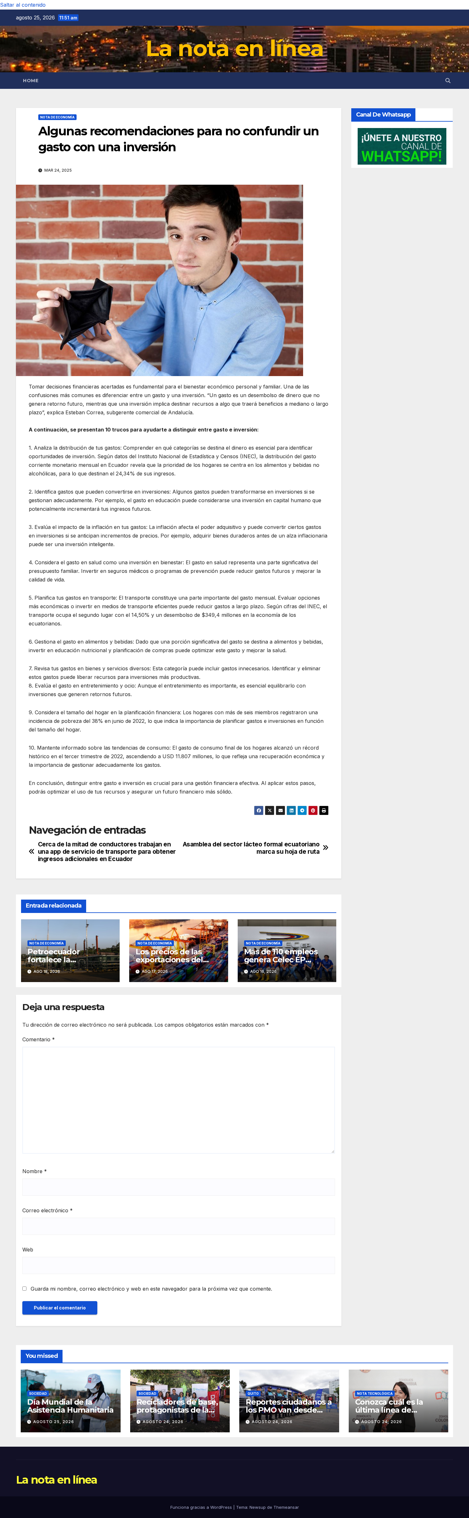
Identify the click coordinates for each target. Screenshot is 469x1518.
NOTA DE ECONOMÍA (57, 117)
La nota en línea (234, 48)
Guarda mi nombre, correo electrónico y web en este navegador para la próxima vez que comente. (151, 1289)
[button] (447, 80)
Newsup (257, 1507)
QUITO (253, 1393)
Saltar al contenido (23, 5)
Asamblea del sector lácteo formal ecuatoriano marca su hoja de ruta (251, 848)
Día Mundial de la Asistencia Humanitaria (70, 1406)
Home (30, 80)
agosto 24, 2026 (163, 1421)
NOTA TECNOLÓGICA (375, 1393)
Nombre (34, 1171)
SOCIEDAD (38, 1393)
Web (27, 1249)
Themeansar (286, 1507)
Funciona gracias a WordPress (201, 1507)
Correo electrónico (47, 1210)
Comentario (38, 1039)
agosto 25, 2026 (53, 1421)
